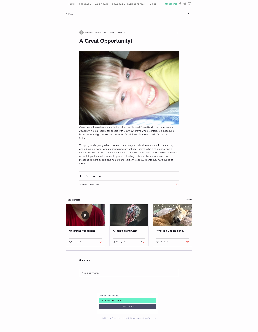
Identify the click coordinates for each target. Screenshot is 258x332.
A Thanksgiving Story (125, 230)
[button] (188, 14)
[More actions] (177, 32)
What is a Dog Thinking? (170, 230)
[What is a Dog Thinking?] (172, 215)
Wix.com (152, 318)
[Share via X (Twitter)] (87, 176)
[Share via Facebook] (80, 176)
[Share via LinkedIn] (93, 176)
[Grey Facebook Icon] (180, 4)
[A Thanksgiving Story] (129, 215)
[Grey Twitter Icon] (185, 4)
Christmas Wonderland (82, 230)
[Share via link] (100, 176)
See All (189, 199)
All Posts (69, 14)
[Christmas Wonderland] (85, 215)
